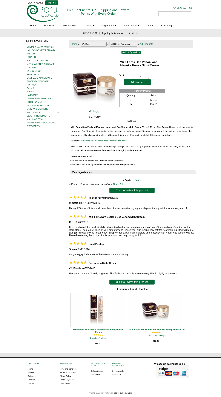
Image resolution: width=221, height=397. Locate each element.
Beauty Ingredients (38, 116)
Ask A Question (131, 52)
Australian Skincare (39, 98)
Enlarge (94, 111)
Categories (32, 376)
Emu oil (31, 53)
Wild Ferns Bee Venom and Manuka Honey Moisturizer (156, 329)
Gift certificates (97, 371)
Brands (48, 25)
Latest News (65, 383)
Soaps (30, 91)
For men (32, 85)
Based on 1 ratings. (157, 335)
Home (33, 25)
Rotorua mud (35, 102)
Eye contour (34, 71)
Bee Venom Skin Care (39, 105)
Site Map (31, 383)
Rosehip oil (33, 74)
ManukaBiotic (35, 119)
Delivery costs (118, 371)
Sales (150, 25)
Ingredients (108, 25)
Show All (118, 184)
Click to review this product (132, 190)
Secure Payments (67, 380)
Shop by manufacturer (40, 47)
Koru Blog (166, 25)
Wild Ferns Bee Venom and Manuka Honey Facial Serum (98, 330)
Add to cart (137, 82)
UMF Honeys (69, 25)
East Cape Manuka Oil (39, 78)
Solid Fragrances (37, 60)
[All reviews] (98, 335)
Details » (133, 33)
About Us (31, 373)
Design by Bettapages (123, 393)
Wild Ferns (33, 112)
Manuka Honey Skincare (41, 64)
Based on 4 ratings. (98, 338)
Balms (30, 88)
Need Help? (130, 25)
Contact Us (116, 375)
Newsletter (95, 375)
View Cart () (184, 8)
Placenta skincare (38, 81)
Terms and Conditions (68, 369)
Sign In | (52, 2)
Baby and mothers (37, 109)
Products (31, 380)
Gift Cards (33, 126)
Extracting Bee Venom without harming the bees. (104, 140)
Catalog (88, 25)
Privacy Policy (65, 376)
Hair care (32, 95)
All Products (146, 44)
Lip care (31, 67)
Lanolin (31, 57)
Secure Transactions (68, 373)
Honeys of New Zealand (41, 50)
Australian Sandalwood (41, 122)
